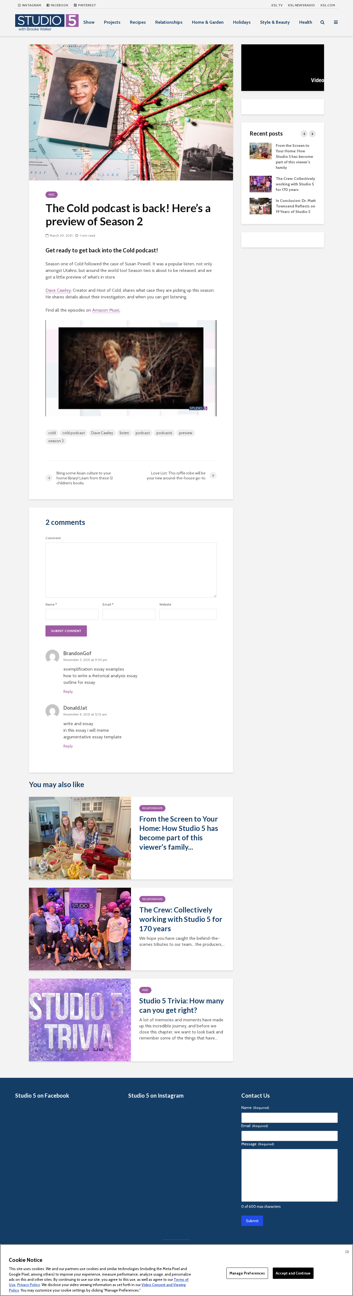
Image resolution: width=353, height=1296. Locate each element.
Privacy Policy (28, 1285)
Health (305, 22)
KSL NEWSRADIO (301, 5)
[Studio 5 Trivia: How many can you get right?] (80, 1019)
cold (52, 432)
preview (185, 432)
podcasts (164, 432)
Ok (347, 1251)
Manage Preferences (247, 1273)
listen (124, 432)
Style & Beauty (275, 22)
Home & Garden (208, 22)
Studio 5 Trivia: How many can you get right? (181, 1005)
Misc (52, 194)
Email (108, 604)
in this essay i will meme (86, 730)
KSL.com (327, 5)
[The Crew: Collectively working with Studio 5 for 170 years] (80, 928)
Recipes (138, 22)
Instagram (31, 5)
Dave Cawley (58, 290)
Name (51, 604)
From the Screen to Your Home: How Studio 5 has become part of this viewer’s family (294, 156)
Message (257, 1143)
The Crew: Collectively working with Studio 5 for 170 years (180, 919)
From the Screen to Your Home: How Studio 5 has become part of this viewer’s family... (178, 832)
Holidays (242, 22)
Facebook (59, 5)
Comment (53, 538)
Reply (68, 691)
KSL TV (276, 5)
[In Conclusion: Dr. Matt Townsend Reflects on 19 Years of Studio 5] (261, 205)
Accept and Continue (293, 1273)
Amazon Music (106, 310)
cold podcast (73, 432)
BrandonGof (77, 653)
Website (165, 604)
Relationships (169, 22)
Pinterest (86, 5)
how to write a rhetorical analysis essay (100, 675)
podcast (143, 432)
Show (89, 22)
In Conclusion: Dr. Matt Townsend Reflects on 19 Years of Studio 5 (296, 206)
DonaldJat (75, 708)
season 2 (56, 440)
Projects (112, 22)
